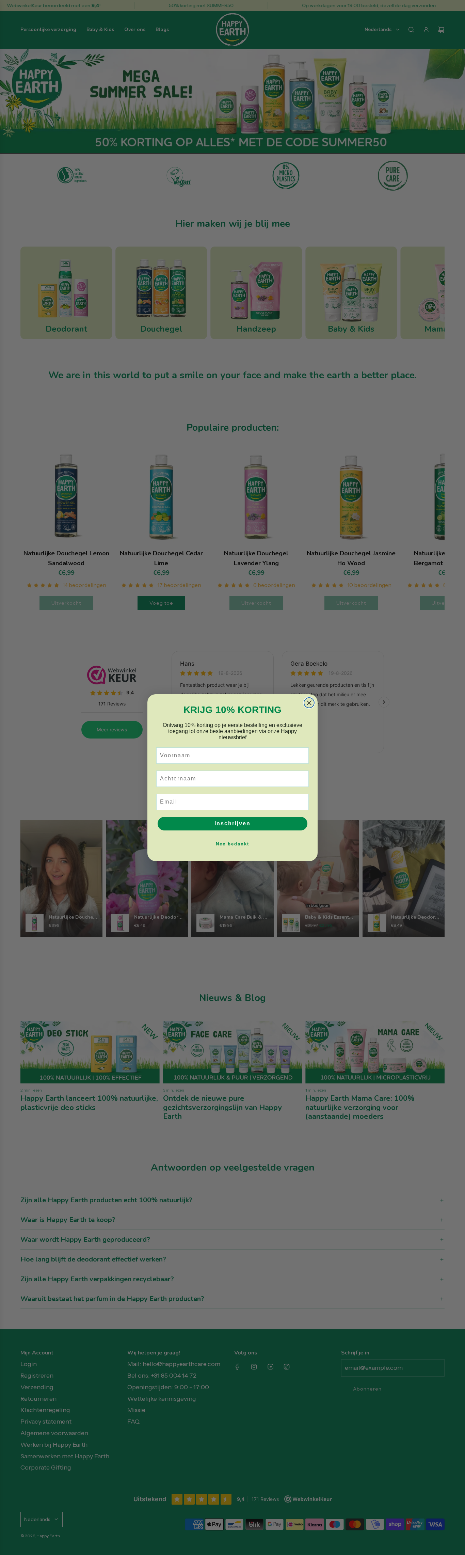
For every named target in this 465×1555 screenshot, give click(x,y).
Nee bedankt (232, 843)
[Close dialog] (309, 703)
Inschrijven (232, 823)
